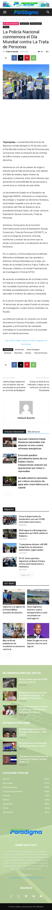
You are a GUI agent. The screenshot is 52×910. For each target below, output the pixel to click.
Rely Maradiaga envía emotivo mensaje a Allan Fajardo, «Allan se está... (33, 732)
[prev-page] (4, 494)
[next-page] (9, 494)
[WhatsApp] (33, 58)
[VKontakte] (33, 896)
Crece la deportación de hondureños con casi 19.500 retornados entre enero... (32, 519)
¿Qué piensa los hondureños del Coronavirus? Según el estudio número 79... (33, 759)
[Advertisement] (26, 120)
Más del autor (34, 432)
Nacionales (32, 19)
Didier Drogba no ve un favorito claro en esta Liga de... (37, 643)
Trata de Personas (40, 353)
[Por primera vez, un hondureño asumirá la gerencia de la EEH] (10, 746)
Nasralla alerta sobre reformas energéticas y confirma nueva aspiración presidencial (33, 709)
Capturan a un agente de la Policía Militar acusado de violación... (14, 610)
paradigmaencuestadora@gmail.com (26, 877)
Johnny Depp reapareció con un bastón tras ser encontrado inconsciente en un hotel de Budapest (14, 386)
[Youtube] (41, 896)
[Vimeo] (26, 896)
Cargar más (25, 575)
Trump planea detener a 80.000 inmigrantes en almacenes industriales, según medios (33, 547)
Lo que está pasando (17, 19)
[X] (20, 58)
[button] (4, 12)
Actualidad (31, 637)
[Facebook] (14, 58)
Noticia (6, 27)
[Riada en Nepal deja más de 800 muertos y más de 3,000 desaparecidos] (10, 683)
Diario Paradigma (33, 349)
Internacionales (36, 23)
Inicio (5, 19)
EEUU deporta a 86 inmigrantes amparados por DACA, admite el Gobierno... (33, 533)
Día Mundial (19, 349)
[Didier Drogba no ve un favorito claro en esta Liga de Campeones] (38, 630)
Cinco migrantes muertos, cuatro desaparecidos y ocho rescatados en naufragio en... (37, 613)
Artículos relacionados (14, 432)
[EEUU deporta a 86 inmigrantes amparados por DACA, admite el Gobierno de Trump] (10, 534)
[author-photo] (26, 414)
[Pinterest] (27, 58)
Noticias (28, 353)
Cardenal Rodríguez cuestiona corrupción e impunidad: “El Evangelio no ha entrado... (33, 695)
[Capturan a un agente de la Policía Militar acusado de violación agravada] (14, 596)
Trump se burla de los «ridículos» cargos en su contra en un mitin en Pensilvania (38, 386)
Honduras (7, 353)
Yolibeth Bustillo (12, 52)
